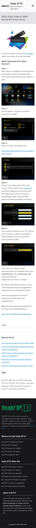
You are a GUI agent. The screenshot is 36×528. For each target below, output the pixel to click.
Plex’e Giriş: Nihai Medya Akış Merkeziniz (16, 314)
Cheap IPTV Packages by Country (12, 442)
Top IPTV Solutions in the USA (11, 470)
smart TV (27, 386)
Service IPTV (19, 386)
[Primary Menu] (32, 6)
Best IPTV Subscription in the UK (12, 467)
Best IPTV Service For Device (11, 451)
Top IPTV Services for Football (11, 448)
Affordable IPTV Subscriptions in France (15, 476)
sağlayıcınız (28, 188)
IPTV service (20, 383)
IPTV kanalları (28, 53)
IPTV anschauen (26, 380)
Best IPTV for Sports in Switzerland (13, 483)
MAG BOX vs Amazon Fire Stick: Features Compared (16, 360)
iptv (10, 380)
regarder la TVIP (8, 386)
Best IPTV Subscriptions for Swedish (13, 486)
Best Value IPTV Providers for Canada (14, 480)
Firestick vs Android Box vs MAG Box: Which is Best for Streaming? (18, 348)
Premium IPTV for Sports (10, 445)
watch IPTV (12, 389)
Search (4, 325)
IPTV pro (12, 383)
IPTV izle (5, 383)
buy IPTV (5, 380)
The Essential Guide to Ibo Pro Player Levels (18, 343)
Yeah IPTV (16, 3)
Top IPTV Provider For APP (10, 455)
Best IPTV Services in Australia (11, 473)
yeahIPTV (21, 389)
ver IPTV (5, 389)
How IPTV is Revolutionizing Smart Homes (17, 366)
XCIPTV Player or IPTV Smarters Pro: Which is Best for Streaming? (17, 354)
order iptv (30, 383)
